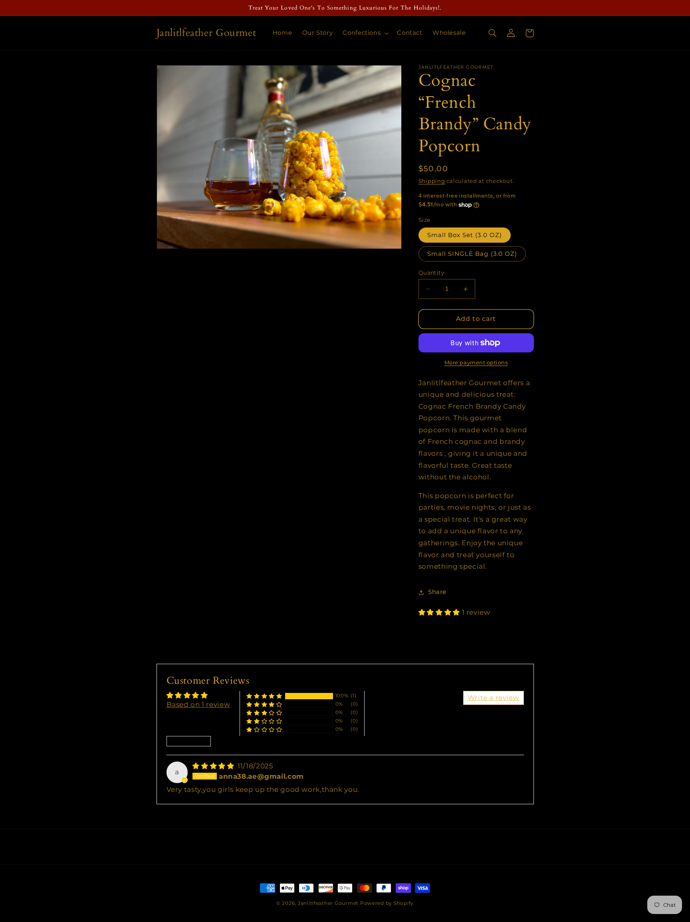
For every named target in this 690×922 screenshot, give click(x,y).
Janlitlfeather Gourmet (328, 903)
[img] (214, 766)
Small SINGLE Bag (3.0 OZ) (472, 253)
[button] (365, 33)
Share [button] (437, 592)
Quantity (431, 272)
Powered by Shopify (387, 903)
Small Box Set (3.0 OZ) (464, 235)
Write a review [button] (493, 698)
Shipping (431, 181)
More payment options (476, 363)
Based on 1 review (198, 704)
